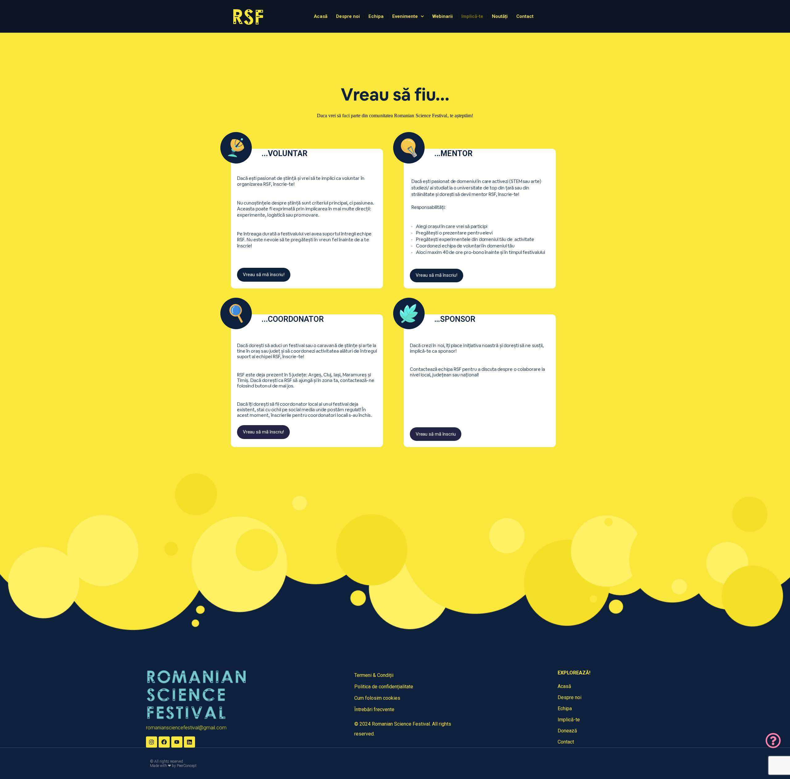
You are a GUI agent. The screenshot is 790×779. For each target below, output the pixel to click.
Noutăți (500, 16)
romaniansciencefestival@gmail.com (186, 728)
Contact (525, 16)
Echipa (376, 16)
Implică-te (472, 16)
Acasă (320, 16)
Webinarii (442, 16)
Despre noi (348, 16)
